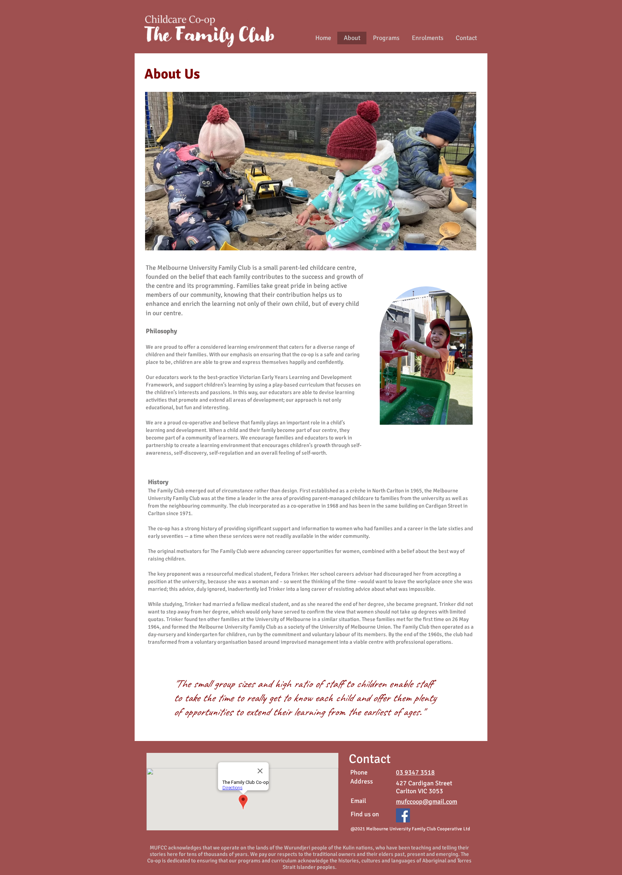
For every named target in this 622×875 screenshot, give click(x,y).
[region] (426, 356)
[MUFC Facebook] (403, 815)
